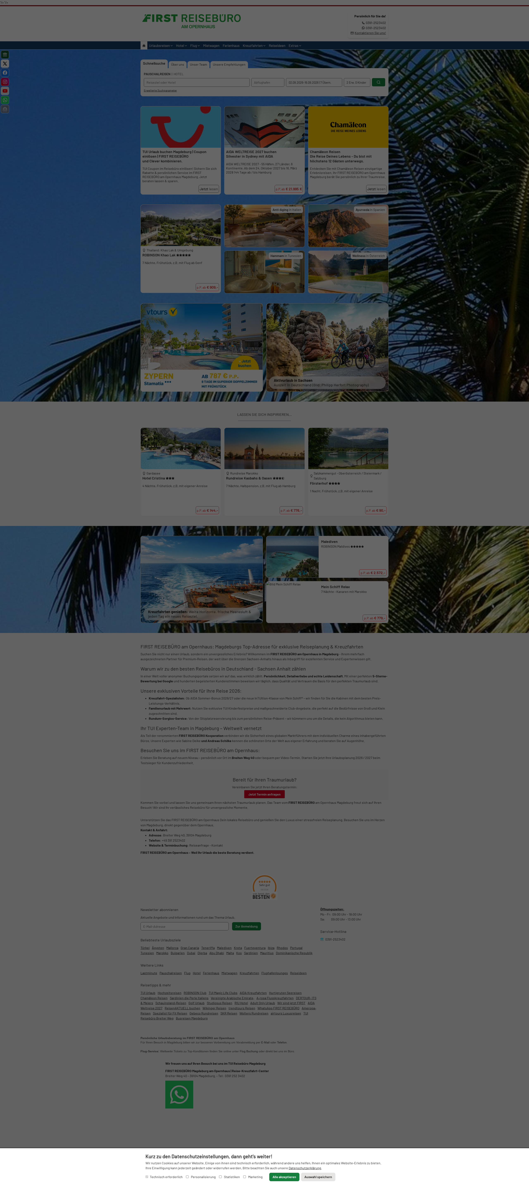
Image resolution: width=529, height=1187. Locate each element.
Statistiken (231, 1177)
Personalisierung (203, 1177)
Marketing (255, 1177)
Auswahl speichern (318, 1177)
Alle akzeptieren (284, 1177)
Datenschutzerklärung (305, 1168)
